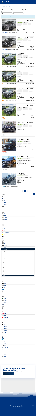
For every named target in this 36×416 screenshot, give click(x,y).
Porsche (5, 328)
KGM (5, 285)
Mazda (5, 307)
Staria (3, 274)
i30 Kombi (4, 258)
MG (4, 311)
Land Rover (6, 292)
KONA (3, 270)
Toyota (5, 345)
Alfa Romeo (6, 200)
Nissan (5, 319)
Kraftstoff (14, 7)
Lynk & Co (5, 300)
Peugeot (5, 324)
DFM (5, 228)
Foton (5, 241)
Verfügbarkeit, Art (4, 7)
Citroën (5, 221)
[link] (30, 20)
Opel (5, 322)
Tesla (5, 343)
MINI (5, 315)
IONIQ (3, 263)
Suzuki (5, 341)
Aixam (5, 198)
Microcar (5, 313)
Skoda (5, 334)
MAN (5, 302)
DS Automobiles (6, 232)
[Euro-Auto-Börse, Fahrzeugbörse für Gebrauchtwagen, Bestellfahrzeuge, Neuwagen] (5, 2)
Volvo (5, 349)
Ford (5, 238)
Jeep (5, 283)
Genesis (5, 245)
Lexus (5, 294)
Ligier (5, 296)
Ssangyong (6, 337)
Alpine (5, 202)
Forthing (5, 239)
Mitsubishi (6, 317)
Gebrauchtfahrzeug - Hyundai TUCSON (18, 146)
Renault (5, 330)
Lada (5, 289)
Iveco (5, 277)
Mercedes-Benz (7, 309)
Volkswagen (6, 347)
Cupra (5, 223)
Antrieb (2, 11)
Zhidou (5, 356)
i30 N (3, 259)
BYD (5, 215)
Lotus (5, 298)
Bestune (5, 211)
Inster (3, 262)
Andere (5, 204)
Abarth (5, 196)
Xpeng (5, 352)
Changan (5, 219)
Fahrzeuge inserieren (9, 372)
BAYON (4, 251)
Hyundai (5, 249)
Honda (5, 247)
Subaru (5, 339)
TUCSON (4, 275)
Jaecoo (5, 279)
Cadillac (5, 217)
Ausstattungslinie (15, 11)
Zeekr (5, 354)
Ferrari (5, 234)
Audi (5, 206)
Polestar (5, 326)
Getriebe (25, 7)
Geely (5, 243)
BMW (5, 213)
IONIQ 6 (4, 266)
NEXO (3, 271)
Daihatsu (5, 226)
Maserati (5, 304)
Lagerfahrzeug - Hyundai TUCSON (18, 26)
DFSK (5, 230)
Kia (4, 287)
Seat (5, 332)
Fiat (4, 236)
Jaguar (5, 281)
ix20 (3, 267)
